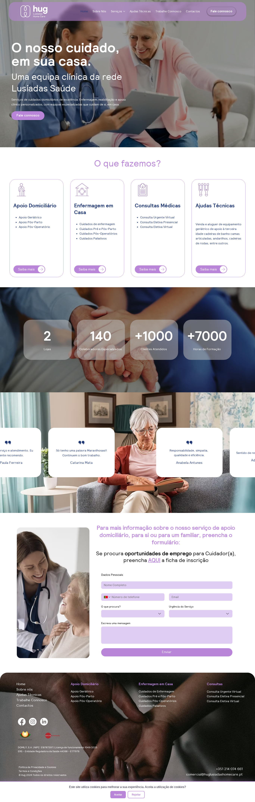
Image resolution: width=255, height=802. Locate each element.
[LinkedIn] (44, 721)
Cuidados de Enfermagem (156, 691)
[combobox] (133, 613)
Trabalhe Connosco (31, 700)
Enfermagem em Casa (156, 684)
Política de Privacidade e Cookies (37, 767)
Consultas (215, 684)
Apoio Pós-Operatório (86, 701)
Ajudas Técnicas (28, 694)
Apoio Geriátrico (82, 691)
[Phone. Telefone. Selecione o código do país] (107, 597)
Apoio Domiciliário (85, 684)
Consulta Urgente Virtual (224, 691)
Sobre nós (24, 689)
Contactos (24, 705)
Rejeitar (136, 794)
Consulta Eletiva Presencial (225, 696)
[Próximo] (247, 453)
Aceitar (118, 794)
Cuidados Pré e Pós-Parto (157, 696)
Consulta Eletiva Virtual (223, 701)
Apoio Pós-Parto (82, 696)
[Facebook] (22, 721)
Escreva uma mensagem (115, 623)
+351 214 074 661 (229, 769)
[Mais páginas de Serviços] (124, 11)
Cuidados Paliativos (152, 705)
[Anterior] (8, 453)
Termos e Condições (30, 771)
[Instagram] (33, 721)
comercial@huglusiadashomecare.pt (214, 774)
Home (20, 684)
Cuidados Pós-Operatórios (157, 701)
